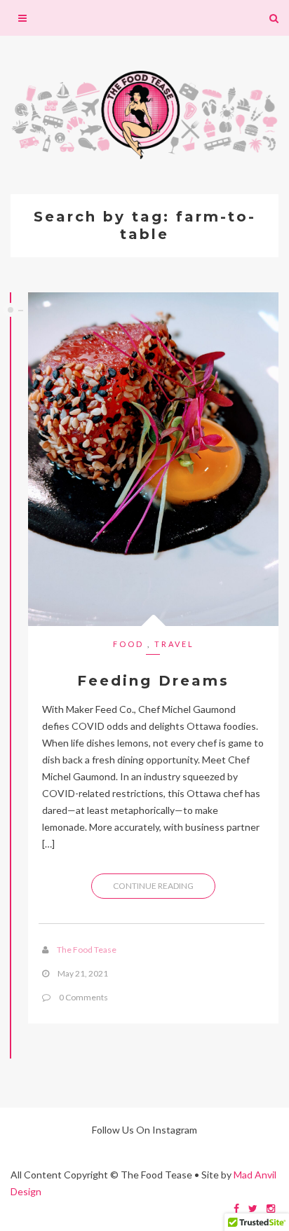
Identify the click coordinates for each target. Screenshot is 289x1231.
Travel (174, 643)
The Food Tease (86, 949)
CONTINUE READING (153, 885)
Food (128, 643)
